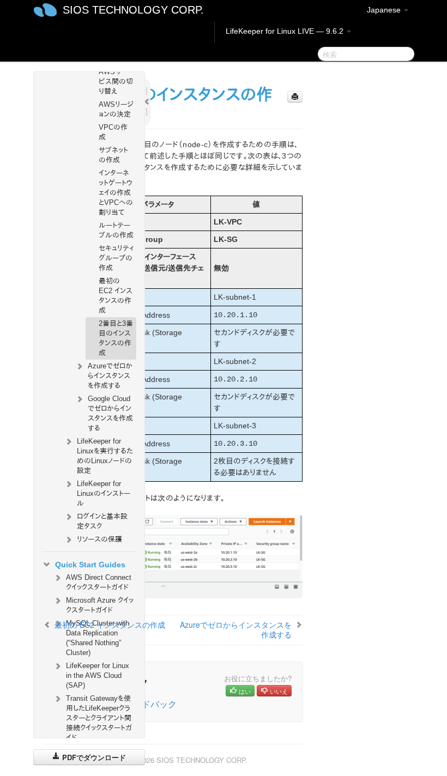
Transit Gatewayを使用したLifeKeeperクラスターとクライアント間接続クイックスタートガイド (99, 718)
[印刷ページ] (295, 96)
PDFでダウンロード (93, 757)
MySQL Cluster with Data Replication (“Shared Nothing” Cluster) (97, 638)
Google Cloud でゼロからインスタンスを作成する (110, 413)
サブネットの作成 (113, 155)
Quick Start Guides (90, 564)
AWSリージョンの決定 (116, 109)
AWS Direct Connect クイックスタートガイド (98, 582)
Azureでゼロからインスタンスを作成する (110, 376)
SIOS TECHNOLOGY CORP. (133, 10)
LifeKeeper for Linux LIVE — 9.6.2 (286, 31)
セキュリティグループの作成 (116, 258)
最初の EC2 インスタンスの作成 (115, 295)
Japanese (385, 9)
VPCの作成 (113, 132)
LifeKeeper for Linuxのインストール (103, 493)
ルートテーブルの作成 (116, 230)
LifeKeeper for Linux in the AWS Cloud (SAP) (97, 675)
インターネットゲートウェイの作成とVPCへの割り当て (116, 192)
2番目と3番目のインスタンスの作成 (116, 338)
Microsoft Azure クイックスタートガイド (100, 605)
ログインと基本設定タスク (102, 521)
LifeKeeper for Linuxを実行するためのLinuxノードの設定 (105, 456)
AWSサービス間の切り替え (116, 81)
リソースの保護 (99, 539)
